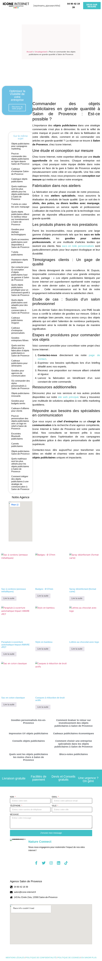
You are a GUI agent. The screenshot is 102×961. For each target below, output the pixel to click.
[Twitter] (43, 863)
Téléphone (15, 806)
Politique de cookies (69, 957)
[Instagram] (51, 863)
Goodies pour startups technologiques (18, 232)
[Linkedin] (58, 863)
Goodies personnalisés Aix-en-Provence (28, 721)
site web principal (68, 397)
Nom (12, 797)
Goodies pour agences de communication (18, 373)
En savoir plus (88, 957)
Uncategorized (41, 52)
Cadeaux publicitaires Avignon (17, 320)
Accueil (30, 52)
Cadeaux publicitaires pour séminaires (19, 363)
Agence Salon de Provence (26, 881)
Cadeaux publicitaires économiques (73, 733)
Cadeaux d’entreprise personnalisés (18, 330)
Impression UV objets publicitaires (28, 733)
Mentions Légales (15, 957)
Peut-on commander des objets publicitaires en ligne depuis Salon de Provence (20, 159)
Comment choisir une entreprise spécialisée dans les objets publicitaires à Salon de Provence (73, 744)
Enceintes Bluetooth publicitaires (17, 436)
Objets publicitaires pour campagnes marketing (20, 146)
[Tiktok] (66, 863)
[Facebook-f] (36, 863)
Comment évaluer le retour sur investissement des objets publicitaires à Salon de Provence (73, 723)
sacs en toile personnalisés (78, 246)
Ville (54, 806)
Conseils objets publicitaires (28, 741)
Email (55, 797)
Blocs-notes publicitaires (73, 754)
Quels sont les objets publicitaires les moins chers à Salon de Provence (28, 757)
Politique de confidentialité (41, 957)
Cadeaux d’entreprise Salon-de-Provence (20, 171)
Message (14, 814)
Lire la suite (8, 598)
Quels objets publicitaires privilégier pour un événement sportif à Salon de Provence (20, 290)
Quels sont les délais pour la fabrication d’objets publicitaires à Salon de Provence (20, 350)
